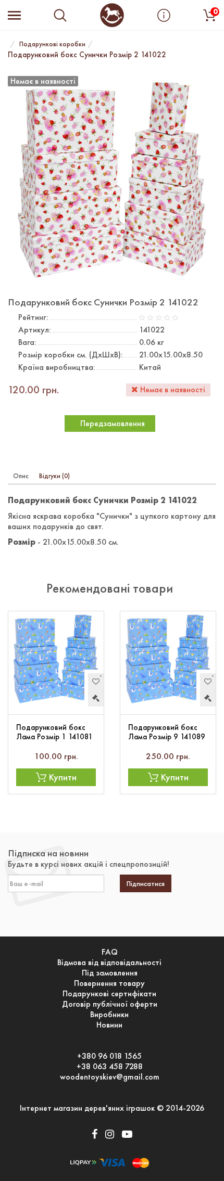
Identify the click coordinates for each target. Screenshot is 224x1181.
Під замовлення (110, 973)
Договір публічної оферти (109, 1004)
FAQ (110, 952)
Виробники (109, 1014)
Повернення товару (109, 983)
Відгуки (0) (54, 475)
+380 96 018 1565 (109, 1056)
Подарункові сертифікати (109, 994)
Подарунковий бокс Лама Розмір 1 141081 (54, 732)
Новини (109, 1025)
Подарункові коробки (52, 44)
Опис (21, 475)
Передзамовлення (112, 423)
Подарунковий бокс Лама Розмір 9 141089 (166, 732)
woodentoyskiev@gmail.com (109, 1077)
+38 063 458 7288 (110, 1066)
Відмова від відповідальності (109, 962)
